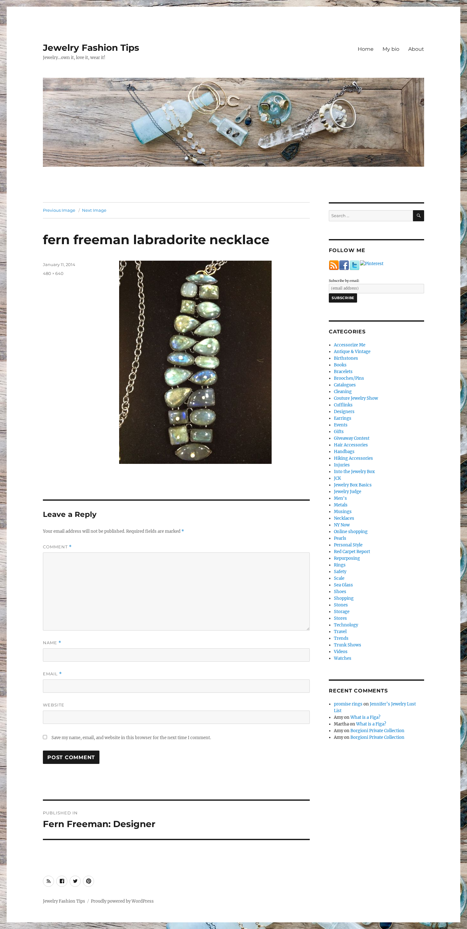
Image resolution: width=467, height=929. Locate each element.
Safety (340, 571)
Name (52, 642)
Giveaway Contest (351, 438)
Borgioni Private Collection (377, 730)
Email (52, 674)
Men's (340, 498)
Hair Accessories (351, 445)
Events (341, 425)
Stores (340, 618)
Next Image (94, 210)
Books (340, 365)
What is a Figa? (365, 717)
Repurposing (347, 558)
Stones (341, 605)
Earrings (342, 418)
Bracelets (343, 371)
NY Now (342, 525)
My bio (390, 49)
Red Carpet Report (352, 551)
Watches (342, 658)
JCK (337, 478)
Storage (341, 611)
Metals (341, 505)
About (416, 49)
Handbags (344, 451)
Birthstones (346, 358)
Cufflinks (343, 405)
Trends (341, 638)
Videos (341, 651)
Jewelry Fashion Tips (91, 47)
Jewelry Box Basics (353, 485)
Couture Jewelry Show (356, 398)
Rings (340, 565)
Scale (339, 578)
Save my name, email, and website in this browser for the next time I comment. (131, 737)
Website (53, 704)
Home (366, 49)
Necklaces (344, 518)
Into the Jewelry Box (354, 471)
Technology (346, 625)
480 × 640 (53, 273)
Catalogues (345, 385)
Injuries (342, 465)
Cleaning (343, 391)
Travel (340, 631)
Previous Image (59, 210)
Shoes (340, 591)
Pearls (340, 538)
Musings (343, 511)
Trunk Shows (347, 645)
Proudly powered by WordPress (122, 901)
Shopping (344, 598)
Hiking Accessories (353, 458)
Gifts (339, 431)
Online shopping (351, 531)
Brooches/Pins (349, 378)
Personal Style (348, 545)
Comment (57, 547)
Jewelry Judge (347, 491)
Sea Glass (343, 585)
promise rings (348, 704)
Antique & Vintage (352, 351)
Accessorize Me (349, 345)
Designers (344, 411)
